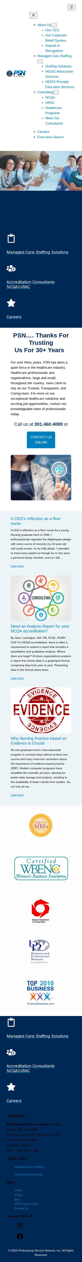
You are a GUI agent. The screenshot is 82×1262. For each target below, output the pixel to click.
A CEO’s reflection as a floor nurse (36, 521)
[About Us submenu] (54, 25)
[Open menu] (71, 7)
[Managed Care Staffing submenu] (40, 61)
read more (17, 566)
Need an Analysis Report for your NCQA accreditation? (40, 628)
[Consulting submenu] (56, 92)
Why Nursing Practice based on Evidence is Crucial (38, 740)
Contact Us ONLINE (41, 439)
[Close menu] (33, 15)
